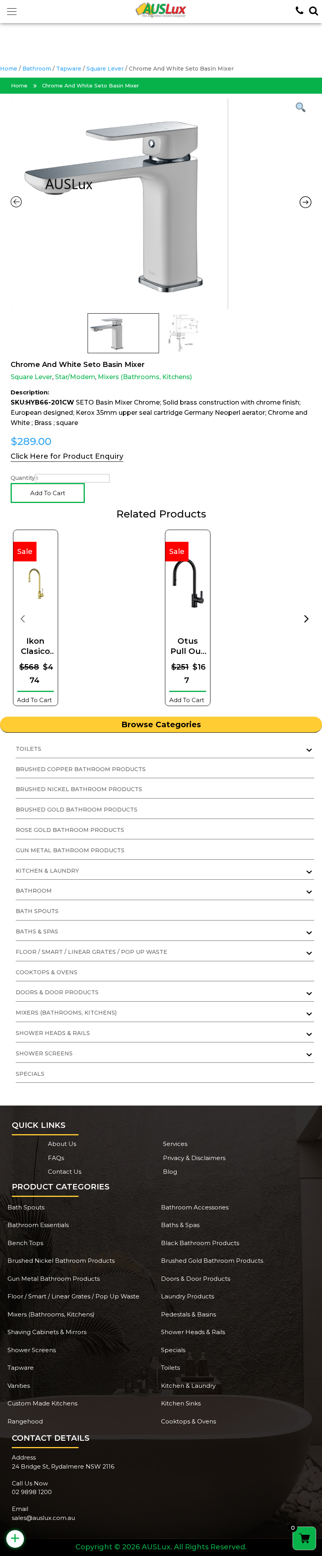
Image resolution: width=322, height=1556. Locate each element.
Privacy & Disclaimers (194, 1158)
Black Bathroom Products (200, 1243)
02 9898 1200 (32, 1492)
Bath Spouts (37, 911)
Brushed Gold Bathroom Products (76, 809)
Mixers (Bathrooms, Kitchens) (145, 377)
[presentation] (22, 618)
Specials (30, 1073)
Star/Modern (75, 377)
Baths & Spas (180, 1225)
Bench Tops (25, 1243)
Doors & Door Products (195, 1278)
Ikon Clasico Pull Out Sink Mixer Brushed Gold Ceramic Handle (35, 646)
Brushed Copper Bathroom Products (81, 769)
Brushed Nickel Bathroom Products (79, 789)
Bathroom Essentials (38, 1225)
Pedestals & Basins (188, 1314)
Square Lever (105, 68)
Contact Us (64, 1171)
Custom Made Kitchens (42, 1403)
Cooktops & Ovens (46, 972)
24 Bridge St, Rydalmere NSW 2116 (63, 1466)
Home (8, 68)
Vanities (18, 1385)
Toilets (170, 1367)
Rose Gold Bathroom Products (70, 829)
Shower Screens (31, 1350)
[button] (12, 12)
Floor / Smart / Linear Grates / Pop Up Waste (73, 1296)
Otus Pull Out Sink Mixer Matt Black (187, 646)
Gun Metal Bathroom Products (70, 850)
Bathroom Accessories (195, 1207)
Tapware (68, 68)
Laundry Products (187, 1296)
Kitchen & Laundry (188, 1385)
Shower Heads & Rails (193, 1332)
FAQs (56, 1158)
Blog (170, 1171)
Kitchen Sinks (181, 1403)
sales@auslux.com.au (43, 1518)
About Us (62, 1143)
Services (175, 1143)
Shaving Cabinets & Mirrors (46, 1332)
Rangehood (25, 1421)
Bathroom (36, 68)
